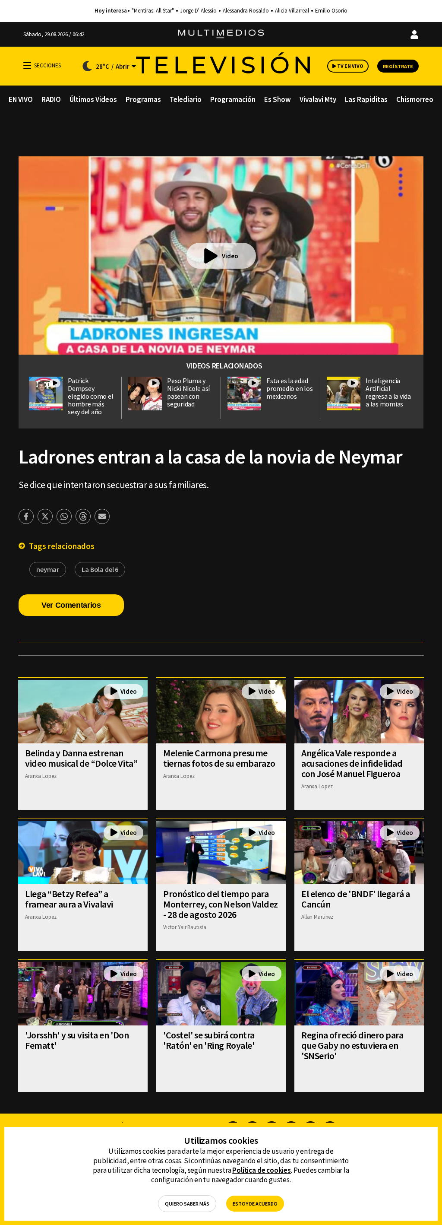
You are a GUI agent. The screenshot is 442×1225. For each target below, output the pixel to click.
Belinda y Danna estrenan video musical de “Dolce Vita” (81, 758)
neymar (47, 569)
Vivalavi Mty (318, 99)
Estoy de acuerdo (255, 1203)
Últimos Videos (93, 99)
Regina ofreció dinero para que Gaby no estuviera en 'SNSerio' (352, 1045)
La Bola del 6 (100, 569)
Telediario (186, 99)
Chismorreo (414, 99)
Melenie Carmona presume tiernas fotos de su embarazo (219, 758)
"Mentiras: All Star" (153, 10)
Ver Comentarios (71, 605)
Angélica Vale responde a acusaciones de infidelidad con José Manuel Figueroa (352, 763)
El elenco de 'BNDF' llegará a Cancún (355, 899)
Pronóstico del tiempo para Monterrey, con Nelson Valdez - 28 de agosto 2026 (220, 904)
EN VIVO (21, 99)
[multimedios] (221, 34)
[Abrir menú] (27, 65)
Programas (143, 99)
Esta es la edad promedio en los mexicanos (289, 388)
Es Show (277, 99)
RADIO (51, 99)
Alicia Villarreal (292, 10)
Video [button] (230, 256)
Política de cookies (261, 1170)
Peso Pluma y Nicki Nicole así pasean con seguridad (188, 392)
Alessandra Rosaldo (246, 10)
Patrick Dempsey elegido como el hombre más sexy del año (90, 396)
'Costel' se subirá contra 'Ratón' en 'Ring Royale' (209, 1040)
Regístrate (398, 66)
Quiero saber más (187, 1203)
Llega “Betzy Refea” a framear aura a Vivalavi (69, 899)
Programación (233, 99)
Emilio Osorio (331, 10)
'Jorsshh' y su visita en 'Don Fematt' (77, 1040)
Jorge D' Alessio (198, 10)
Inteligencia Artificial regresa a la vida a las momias (388, 392)
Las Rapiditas (366, 99)
